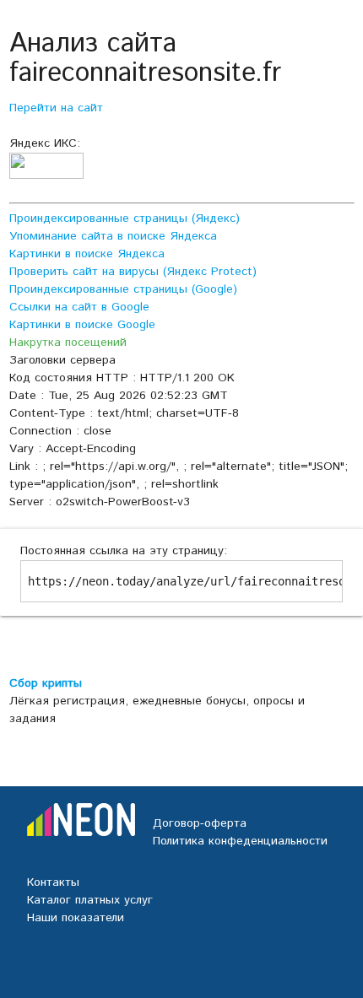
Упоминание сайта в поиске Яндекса (113, 236)
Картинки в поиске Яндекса (87, 253)
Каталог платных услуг (90, 900)
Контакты (53, 882)
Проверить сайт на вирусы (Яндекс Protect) (133, 271)
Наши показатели (75, 917)
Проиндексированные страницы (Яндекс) (124, 218)
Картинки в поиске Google (82, 324)
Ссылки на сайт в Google (79, 307)
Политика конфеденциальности (240, 841)
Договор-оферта (200, 823)
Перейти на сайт (56, 108)
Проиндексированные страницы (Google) (123, 289)
